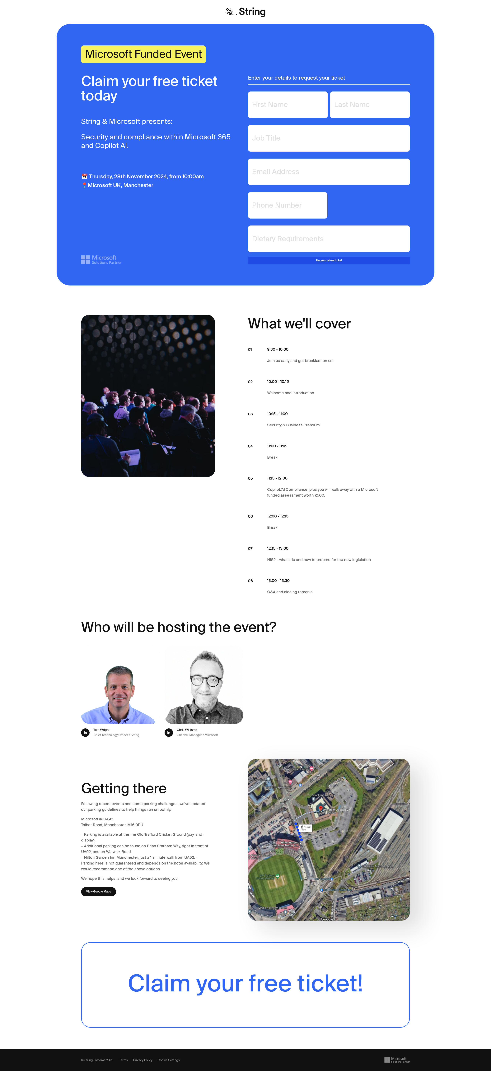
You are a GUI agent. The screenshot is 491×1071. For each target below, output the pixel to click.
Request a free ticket (329, 260)
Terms (123, 1060)
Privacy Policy (142, 1060)
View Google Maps (98, 891)
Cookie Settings (169, 1060)
